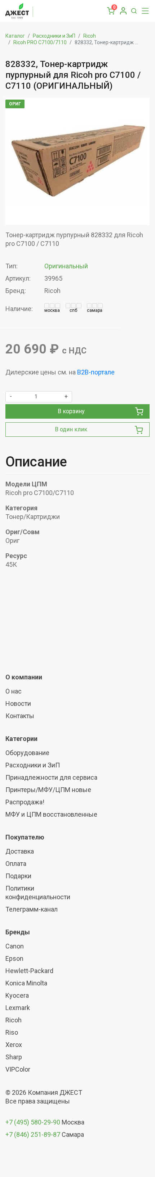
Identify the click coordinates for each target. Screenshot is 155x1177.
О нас (13, 691)
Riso (11, 1032)
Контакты (19, 716)
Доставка (19, 851)
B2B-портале (96, 372)
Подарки (18, 876)
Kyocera (17, 995)
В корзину (71, 411)
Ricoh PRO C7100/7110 (40, 42)
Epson (14, 958)
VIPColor (17, 1069)
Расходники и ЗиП (54, 36)
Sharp (13, 1057)
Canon (14, 946)
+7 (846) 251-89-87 (32, 1134)
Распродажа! (24, 802)
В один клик (71, 429)
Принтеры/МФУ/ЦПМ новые (48, 789)
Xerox (13, 1044)
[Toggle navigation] (143, 10)
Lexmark (17, 1007)
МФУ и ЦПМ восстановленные (51, 814)
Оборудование (27, 753)
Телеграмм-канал (31, 909)
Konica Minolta (26, 983)
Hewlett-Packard (29, 971)
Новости (18, 703)
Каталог (15, 36)
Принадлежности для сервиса (51, 777)
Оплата (15, 863)
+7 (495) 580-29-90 (33, 1122)
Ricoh (89, 36)
